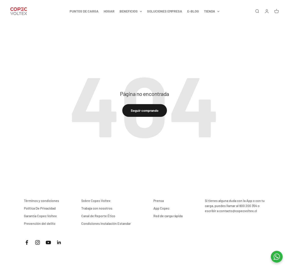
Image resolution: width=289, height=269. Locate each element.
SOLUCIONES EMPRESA (164, 11)
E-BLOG (193, 11)
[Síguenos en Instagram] (37, 242)
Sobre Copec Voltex (95, 201)
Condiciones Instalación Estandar (106, 223)
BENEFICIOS (129, 11)
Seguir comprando (144, 110)
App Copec (161, 208)
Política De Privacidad (40, 208)
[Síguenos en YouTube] (48, 242)
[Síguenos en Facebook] (27, 242)
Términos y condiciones (41, 201)
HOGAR (109, 11)
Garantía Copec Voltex (40, 216)
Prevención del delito (39, 223)
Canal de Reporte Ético (98, 216)
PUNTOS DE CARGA (84, 11)
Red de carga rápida (168, 216)
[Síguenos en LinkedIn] (59, 242)
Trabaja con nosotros (96, 208)
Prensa (158, 201)
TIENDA (209, 11)
